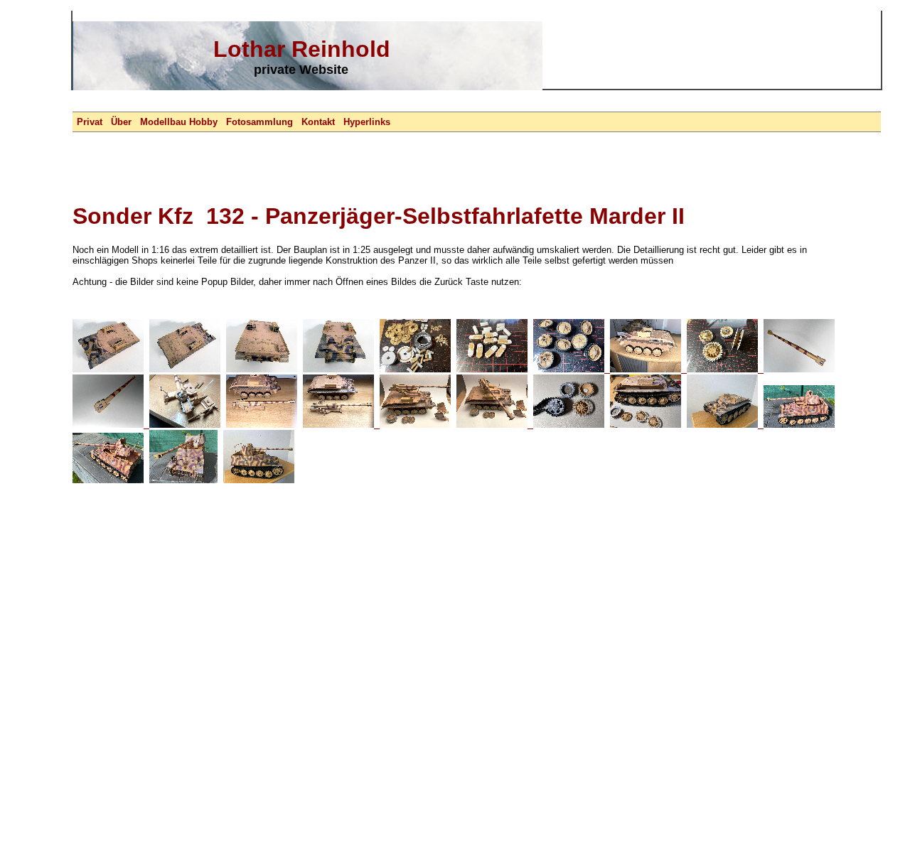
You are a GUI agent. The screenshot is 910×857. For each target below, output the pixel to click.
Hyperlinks (366, 122)
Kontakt (318, 122)
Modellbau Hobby (179, 122)
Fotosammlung (259, 122)
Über (121, 122)
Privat (89, 122)
